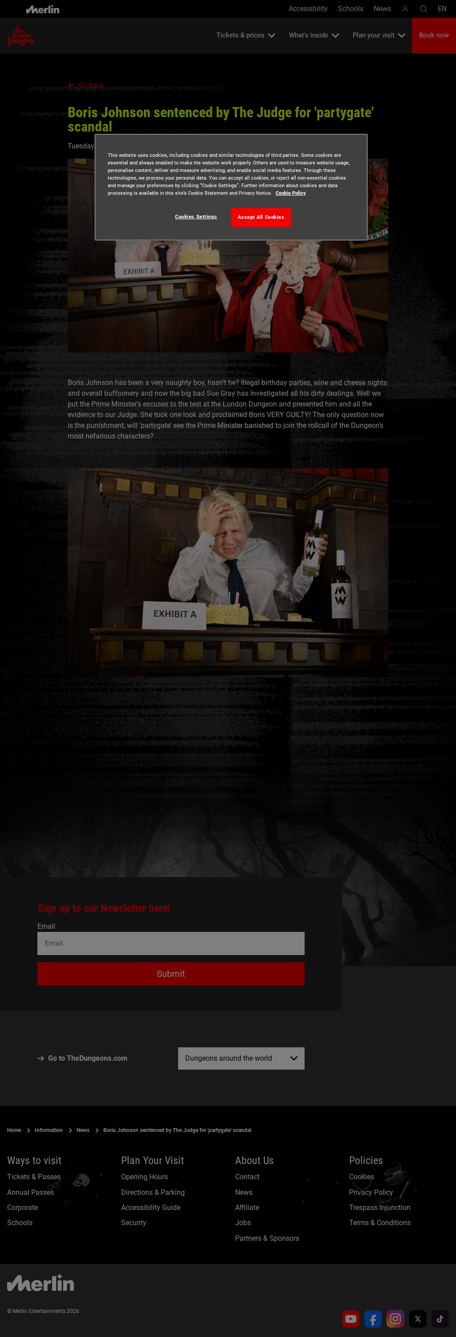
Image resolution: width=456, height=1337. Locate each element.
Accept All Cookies (261, 217)
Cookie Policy (291, 193)
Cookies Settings (196, 216)
